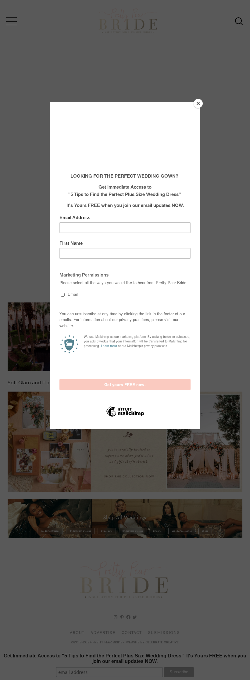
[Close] (198, 103)
